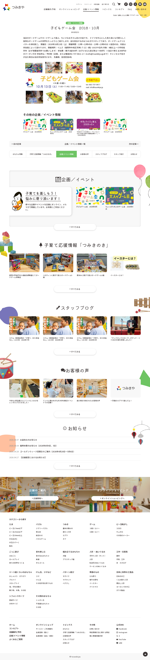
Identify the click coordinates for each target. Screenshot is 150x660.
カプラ (65, 535)
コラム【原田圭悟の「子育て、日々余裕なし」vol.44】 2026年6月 (58, 339)
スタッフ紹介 (119, 154)
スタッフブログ (101, 154)
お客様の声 (84, 154)
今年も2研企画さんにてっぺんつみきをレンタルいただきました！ (23, 401)
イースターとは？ (117, 275)
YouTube (122, 639)
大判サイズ (13, 603)
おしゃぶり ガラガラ (17, 576)
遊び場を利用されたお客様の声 (88, 400)
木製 (64, 556)
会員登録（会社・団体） (45, 636)
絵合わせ (39, 535)
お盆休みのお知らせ (28, 440)
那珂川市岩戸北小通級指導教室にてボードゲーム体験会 (24, 276)
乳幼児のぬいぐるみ (97, 563)
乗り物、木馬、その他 (17, 590)
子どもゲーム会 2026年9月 (32, 132)
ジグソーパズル (42, 528)
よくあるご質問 (15, 639)
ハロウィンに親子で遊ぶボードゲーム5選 (57, 276)
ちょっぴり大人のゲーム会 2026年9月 (61, 132)
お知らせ (134, 154)
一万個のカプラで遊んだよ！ (121, 400)
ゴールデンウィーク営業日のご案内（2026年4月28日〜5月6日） (47, 451)
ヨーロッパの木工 (123, 587)
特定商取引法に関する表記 (99, 632)
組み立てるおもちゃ (71, 551)
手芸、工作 (120, 559)
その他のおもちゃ (43, 596)
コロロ (118, 528)
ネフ (64, 539)
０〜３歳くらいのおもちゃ (20, 572)
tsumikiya (75, 656)
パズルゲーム (41, 539)
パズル (39, 524)
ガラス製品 (120, 590)
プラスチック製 (68, 559)
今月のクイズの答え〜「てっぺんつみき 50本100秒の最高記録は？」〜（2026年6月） (88, 133)
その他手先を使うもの (44, 583)
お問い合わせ (94, 629)
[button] (113, 4)
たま (11, 524)
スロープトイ (14, 583)
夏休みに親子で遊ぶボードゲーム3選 (90, 275)
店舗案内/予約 (15, 632)
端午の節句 (94, 579)
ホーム (12, 624)
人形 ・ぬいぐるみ (97, 551)
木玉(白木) (13, 539)
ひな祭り (93, 576)
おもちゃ (66, 629)
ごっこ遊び (14, 551)
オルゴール (40, 563)
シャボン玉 (40, 600)
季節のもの (94, 572)
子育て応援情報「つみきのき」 (41, 154)
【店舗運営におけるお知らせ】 (33, 457)
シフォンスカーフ (16, 596)
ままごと (12, 556)
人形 (91, 559)
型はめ (38, 532)
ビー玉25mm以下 (15, 532)
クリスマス (94, 587)
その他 (38, 607)
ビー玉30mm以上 (15, 535)
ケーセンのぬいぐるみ (98, 566)
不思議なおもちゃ (42, 603)
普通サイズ (13, 600)
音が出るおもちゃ (42, 556)
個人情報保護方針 (96, 636)
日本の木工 (120, 576)
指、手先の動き (15, 587)
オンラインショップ (44, 624)
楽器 (37, 559)
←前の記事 (16, 144)
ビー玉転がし (122, 524)
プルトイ (12, 579)
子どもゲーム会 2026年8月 (113, 132)
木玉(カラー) (14, 542)
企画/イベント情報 (66, 154)
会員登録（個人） (42, 632)
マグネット (67, 579)
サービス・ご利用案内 (44, 629)
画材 (118, 556)
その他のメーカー (123, 535)
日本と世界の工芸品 (124, 572)
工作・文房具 (123, 551)
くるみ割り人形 (122, 579)
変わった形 (67, 532)
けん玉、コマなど (43, 572)
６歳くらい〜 (94, 532)
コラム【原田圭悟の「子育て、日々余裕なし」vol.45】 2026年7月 (24, 339)
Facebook (122, 629)
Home (115, 15)
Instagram (122, 632)
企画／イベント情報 (123, 15)
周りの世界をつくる (16, 563)
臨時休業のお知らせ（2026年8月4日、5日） (39, 446)
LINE (120, 643)
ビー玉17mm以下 (15, 528)
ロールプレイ (14, 559)
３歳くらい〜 (94, 528)
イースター (94, 583)
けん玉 (38, 579)
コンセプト (14, 628)
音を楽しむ (40, 551)
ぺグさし (66, 583)
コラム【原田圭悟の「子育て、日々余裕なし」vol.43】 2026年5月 (92, 339)
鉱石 (11, 546)
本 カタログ (121, 563)
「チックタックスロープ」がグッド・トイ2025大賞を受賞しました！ (125, 339)
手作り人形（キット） (98, 556)
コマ (37, 576)
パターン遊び (68, 572)
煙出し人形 (120, 583)
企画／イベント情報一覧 (75, 144)
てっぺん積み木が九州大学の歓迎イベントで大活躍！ (58, 401)
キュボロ (119, 532)
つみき (65, 524)
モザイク (66, 576)
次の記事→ (133, 144)
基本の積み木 (68, 528)
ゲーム (92, 524)
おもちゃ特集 (18, 154)
